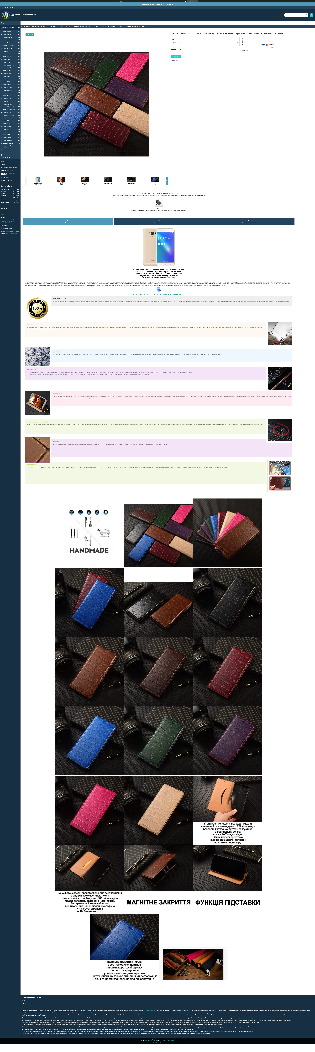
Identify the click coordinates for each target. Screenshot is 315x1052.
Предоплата (5, 177)
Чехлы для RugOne (6, 84)
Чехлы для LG (5, 79)
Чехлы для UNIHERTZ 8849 (8, 109)
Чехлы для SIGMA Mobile (7, 107)
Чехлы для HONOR (6, 73)
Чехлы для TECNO (6, 59)
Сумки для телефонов (7, 143)
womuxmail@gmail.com (11, 233)
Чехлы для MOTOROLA (7, 40)
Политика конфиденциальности (166, 1040)
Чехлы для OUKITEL (6, 95)
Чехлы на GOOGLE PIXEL (7, 65)
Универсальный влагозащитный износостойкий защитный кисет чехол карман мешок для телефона (158, 210)
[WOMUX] (6, 15)
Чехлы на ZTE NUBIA (6, 48)
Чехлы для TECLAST (6, 137)
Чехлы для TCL (5, 120)
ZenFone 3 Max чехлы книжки (76, 26)
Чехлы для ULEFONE (6, 93)
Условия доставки (26, 1001)
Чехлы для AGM (5, 132)
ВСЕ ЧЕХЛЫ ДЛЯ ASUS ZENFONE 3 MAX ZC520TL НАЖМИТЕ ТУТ (159, 294)
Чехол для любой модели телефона (8, 146)
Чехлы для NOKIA (6, 81)
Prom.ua (165, 1039)
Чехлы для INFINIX (6, 56)
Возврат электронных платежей (8, 173)
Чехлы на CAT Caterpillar (7, 115)
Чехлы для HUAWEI (6, 68)
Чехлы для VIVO (5, 54)
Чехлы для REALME (6, 70)
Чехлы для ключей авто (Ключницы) (7, 154)
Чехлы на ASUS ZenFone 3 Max (59, 26)
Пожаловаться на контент (151, 1040)
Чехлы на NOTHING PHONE (8, 45)
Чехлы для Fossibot (6, 112)
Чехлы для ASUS (45, 26)
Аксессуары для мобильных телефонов (8, 150)
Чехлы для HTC (5, 129)
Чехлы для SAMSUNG (7, 31)
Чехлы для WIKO (5, 134)
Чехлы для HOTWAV (6, 104)
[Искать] (306, 15)
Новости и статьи (6, 180)
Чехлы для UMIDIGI (6, 98)
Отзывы (3, 164)
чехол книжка (149, 1010)
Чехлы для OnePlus (6, 42)
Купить (176, 56)
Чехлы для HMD (5, 118)
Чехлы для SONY (5, 62)
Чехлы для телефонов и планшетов (8, 27)
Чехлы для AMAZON (6, 140)
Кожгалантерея (5, 157)
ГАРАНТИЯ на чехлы (7, 170)
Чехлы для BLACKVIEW (7, 90)
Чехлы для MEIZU (6, 126)
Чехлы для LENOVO (6, 123)
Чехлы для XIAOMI (6, 34)
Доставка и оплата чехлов (9, 167)
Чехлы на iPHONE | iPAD (7, 37)
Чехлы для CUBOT (6, 101)
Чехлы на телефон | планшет (31, 26)
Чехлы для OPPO (5, 51)
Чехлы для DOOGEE (6, 87)
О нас (2, 161)
